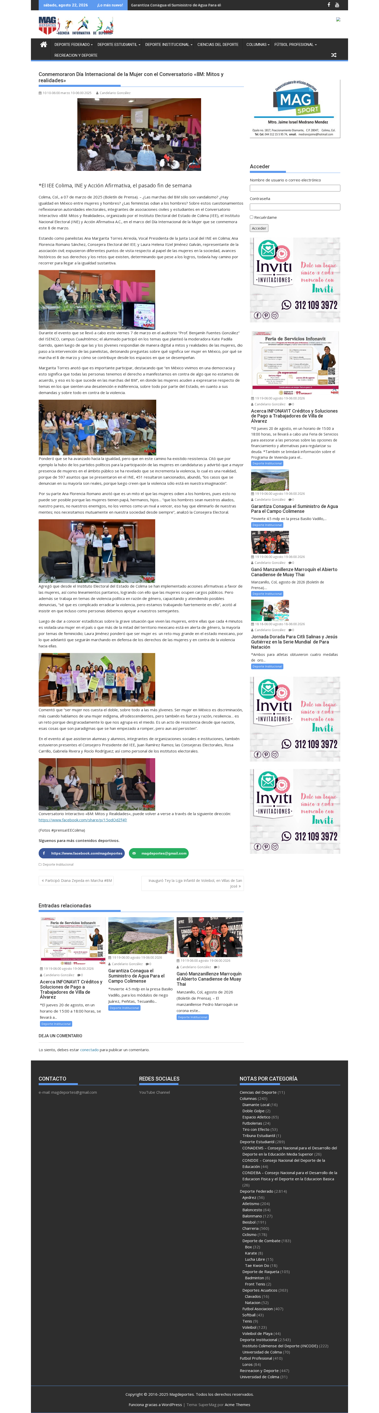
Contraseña (260, 198)
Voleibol (249, 1327)
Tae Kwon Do (257, 1265)
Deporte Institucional (167, 44)
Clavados (253, 1296)
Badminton (254, 1277)
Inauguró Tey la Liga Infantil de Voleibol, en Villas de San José (195, 883)
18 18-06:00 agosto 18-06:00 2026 (279, 624)
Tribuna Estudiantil (258, 1135)
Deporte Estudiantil (117, 44)
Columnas (256, 44)
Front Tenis (255, 1283)
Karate (251, 1253)
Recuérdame (265, 217)
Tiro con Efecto (255, 1129)
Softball (249, 1314)
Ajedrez (249, 1197)
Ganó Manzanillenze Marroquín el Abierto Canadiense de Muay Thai (193, 5)
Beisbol (249, 1222)
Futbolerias (252, 1123)
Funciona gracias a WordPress (155, 1404)
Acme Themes (237, 1404)
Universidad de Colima (262, 1352)
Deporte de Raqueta (260, 1271)
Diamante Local (255, 1104)
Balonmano (252, 1215)
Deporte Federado (72, 44)
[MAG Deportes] (44, 43)
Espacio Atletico (256, 1116)
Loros (247, 1364)
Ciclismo (249, 1234)
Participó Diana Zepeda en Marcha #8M (78, 880)
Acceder (259, 228)
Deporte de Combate (261, 1240)
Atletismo (250, 1203)
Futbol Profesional (256, 1358)
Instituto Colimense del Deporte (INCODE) (280, 1345)
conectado (89, 1049)
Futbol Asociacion (257, 1308)
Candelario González (115, 93)
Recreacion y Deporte (76, 55)
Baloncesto (252, 1209)
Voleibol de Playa (257, 1333)
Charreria (250, 1228)
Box (248, 1246)
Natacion (252, 1302)
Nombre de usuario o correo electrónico (285, 179)
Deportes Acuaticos (259, 1290)
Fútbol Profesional (294, 44)
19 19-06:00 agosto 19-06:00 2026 (68, 968)
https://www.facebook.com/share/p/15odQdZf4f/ (83, 819)
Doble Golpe (253, 1110)
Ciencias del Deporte (217, 44)
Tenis (247, 1321)
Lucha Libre (255, 1259)
